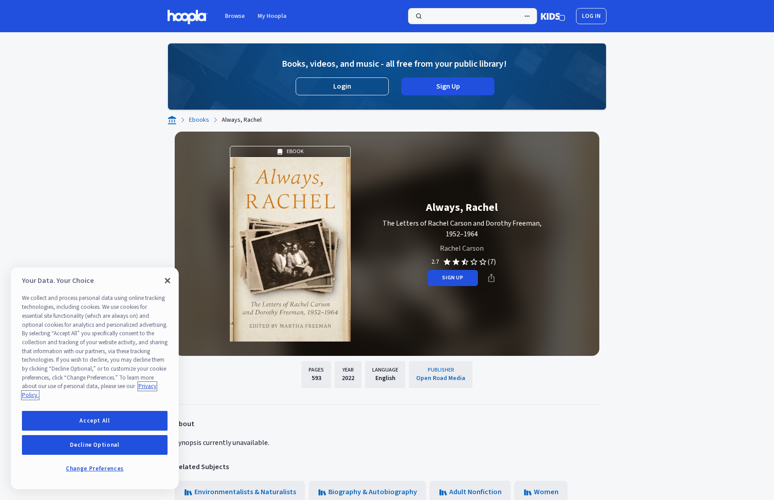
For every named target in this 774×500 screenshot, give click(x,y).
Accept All (94, 421)
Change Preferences (95, 469)
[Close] (167, 281)
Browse (235, 16)
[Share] (491, 278)
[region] (95, 378)
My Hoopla (272, 16)
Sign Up (448, 86)
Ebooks (199, 119)
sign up (452, 278)
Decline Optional (95, 445)
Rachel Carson (462, 248)
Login (342, 86)
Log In (591, 16)
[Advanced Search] (527, 16)
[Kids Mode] (553, 16)
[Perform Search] (472, 16)
